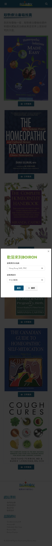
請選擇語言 (11, 275)
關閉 (33, 288)
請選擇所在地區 (13, 263)
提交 (19, 288)
